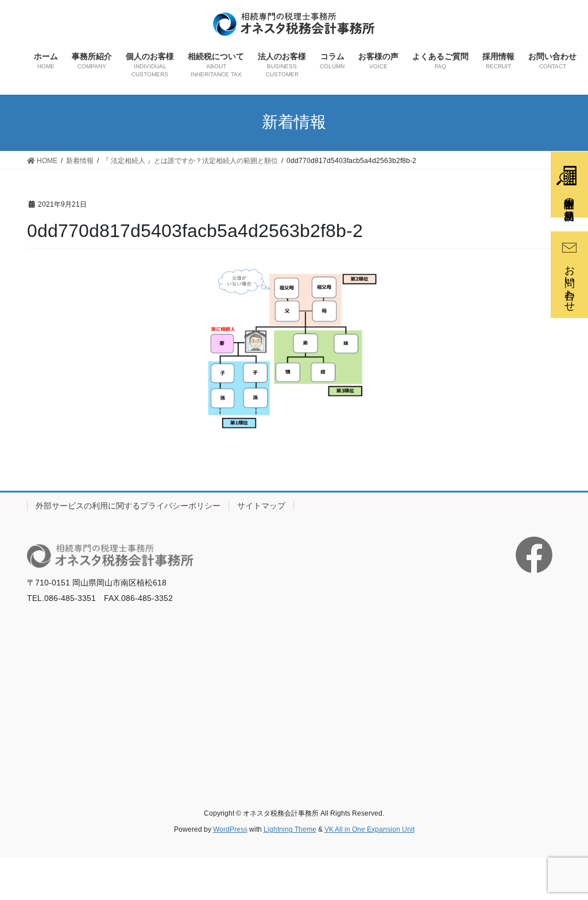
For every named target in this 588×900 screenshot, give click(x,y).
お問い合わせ (569, 282)
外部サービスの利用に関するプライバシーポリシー (128, 505)
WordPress (230, 829)
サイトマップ (261, 505)
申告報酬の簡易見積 (569, 197)
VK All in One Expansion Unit (369, 829)
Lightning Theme (290, 829)
